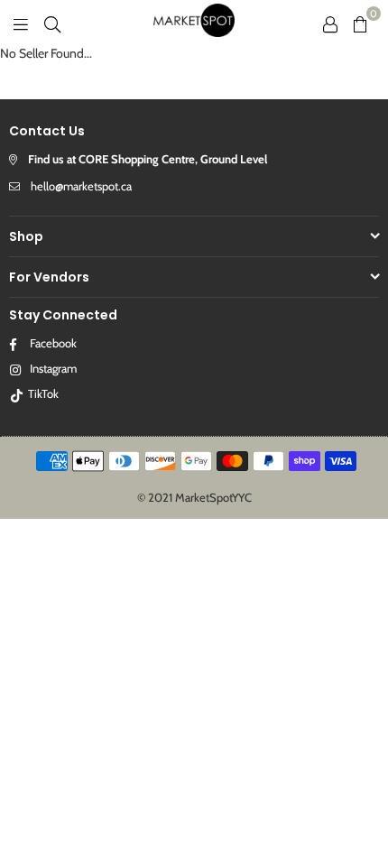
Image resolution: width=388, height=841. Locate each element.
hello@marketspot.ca (81, 186)
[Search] (52, 22)
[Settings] (330, 22)
